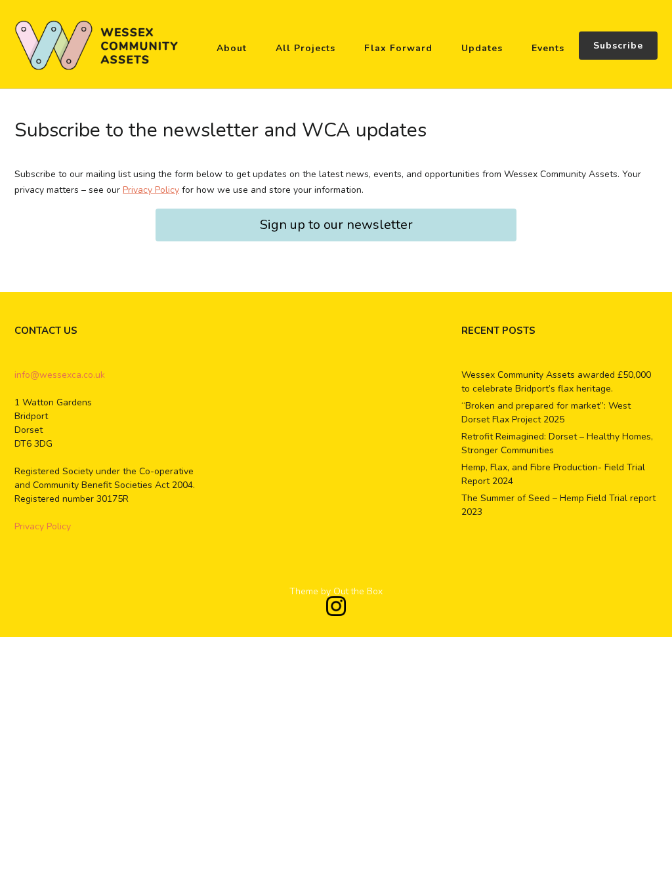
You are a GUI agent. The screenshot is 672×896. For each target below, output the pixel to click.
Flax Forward (398, 48)
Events (548, 48)
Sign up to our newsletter (336, 225)
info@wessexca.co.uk (59, 375)
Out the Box (358, 591)
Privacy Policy (151, 190)
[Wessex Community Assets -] (96, 45)
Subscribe (618, 45)
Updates (482, 48)
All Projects (305, 48)
